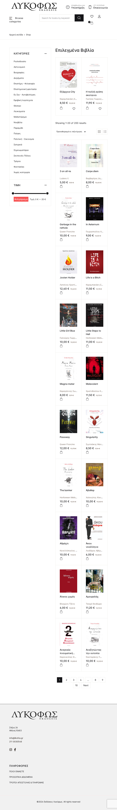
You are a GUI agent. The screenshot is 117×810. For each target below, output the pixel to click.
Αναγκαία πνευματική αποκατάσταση (68, 653)
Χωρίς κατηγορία (22, 172)
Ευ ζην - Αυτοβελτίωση (24, 94)
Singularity (92, 437)
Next (85, 685)
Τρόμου (17, 161)
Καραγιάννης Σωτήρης (70, 391)
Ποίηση (17, 133)
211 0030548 (15, 741)
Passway (65, 437)
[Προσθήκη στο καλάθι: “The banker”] (61, 505)
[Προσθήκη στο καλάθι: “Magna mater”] (61, 399)
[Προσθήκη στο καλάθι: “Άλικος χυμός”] (61, 612)
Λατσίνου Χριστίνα (68, 285)
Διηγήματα (19, 78)
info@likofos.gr (16, 738)
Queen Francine (67, 231)
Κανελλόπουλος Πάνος (71, 550)
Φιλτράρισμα (21, 199)
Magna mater (67, 383)
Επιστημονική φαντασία (25, 89)
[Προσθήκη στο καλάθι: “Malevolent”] (87, 399)
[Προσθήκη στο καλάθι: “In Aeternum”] (87, 239)
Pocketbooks (20, 61)
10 (76, 685)
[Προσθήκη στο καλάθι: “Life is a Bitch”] (87, 293)
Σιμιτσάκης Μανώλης (96, 444)
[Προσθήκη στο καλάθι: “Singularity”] (87, 452)
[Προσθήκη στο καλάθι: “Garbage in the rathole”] (61, 239)
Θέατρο (17, 106)
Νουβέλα (18, 122)
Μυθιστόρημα (20, 117)
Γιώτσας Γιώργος (94, 99)
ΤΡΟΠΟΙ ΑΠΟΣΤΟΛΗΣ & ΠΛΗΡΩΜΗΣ (26, 782)
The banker (66, 490)
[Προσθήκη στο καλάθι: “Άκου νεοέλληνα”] (87, 558)
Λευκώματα (19, 111)
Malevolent (92, 383)
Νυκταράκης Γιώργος (96, 657)
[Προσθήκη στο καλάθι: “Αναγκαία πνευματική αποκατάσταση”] (61, 665)
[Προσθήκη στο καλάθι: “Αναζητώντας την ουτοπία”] (87, 665)
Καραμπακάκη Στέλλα (70, 99)
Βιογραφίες (19, 72)
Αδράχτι (64, 543)
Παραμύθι (18, 128)
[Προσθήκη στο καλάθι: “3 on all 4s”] (61, 186)
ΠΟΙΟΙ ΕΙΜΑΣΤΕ (16, 771)
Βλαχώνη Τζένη (67, 604)
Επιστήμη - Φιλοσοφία (24, 83)
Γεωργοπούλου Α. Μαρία (97, 231)
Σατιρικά (18, 144)
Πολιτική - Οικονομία (24, 139)
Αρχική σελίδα (16, 34)
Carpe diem (92, 171)
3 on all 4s (65, 171)
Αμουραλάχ (92, 596)
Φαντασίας (19, 166)
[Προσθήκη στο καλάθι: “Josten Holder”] (61, 293)
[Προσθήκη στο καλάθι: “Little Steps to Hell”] (87, 346)
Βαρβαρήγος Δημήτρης (96, 178)
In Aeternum (92, 224)
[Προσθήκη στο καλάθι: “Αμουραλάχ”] (87, 612)
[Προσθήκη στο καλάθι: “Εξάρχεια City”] (61, 108)
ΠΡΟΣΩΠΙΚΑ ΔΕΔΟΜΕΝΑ (21, 777)
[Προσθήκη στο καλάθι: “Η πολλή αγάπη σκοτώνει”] (87, 108)
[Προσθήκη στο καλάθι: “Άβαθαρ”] (87, 505)
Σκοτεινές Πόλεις (22, 155)
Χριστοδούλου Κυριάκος (97, 391)
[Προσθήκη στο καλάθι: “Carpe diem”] (87, 186)
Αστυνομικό (19, 67)
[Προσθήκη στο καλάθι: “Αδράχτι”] (61, 558)
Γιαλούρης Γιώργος (68, 338)
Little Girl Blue (67, 330)
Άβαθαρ (90, 490)
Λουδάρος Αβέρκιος (95, 550)
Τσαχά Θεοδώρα (94, 604)
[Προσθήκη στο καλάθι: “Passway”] (61, 452)
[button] (99, 16)
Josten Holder (67, 277)
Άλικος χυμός (67, 596)
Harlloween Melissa (95, 338)
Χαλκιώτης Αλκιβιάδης (97, 497)
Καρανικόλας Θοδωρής (71, 657)
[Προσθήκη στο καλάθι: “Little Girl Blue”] (61, 346)
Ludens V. (64, 178)
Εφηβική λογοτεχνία (23, 100)
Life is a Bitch (93, 277)
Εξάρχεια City (67, 91)
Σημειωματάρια (21, 150)
